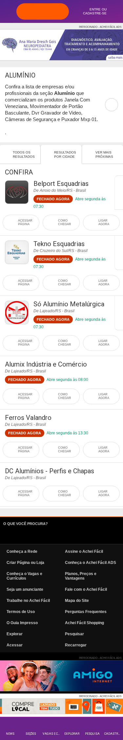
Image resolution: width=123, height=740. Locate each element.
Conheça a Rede (22, 551)
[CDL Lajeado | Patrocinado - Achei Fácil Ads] (61, 706)
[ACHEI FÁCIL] (42, 11)
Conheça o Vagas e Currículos (24, 576)
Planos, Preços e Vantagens (80, 576)
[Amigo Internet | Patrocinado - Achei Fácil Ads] (61, 676)
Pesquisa (92, 733)
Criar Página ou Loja (25, 562)
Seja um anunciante (25, 589)
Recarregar (76, 645)
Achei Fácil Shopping (84, 623)
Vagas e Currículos (52, 733)
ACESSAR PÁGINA (25, 222)
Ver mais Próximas (104, 154)
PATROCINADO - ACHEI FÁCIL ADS (100, 27)
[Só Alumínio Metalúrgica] (17, 312)
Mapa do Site (77, 600)
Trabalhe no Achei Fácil (28, 600)
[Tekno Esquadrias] (17, 252)
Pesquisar (74, 634)
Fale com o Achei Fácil (86, 589)
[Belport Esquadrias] (17, 192)
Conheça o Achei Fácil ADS (90, 562)
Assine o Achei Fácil (84, 551)
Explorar (71, 733)
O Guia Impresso (22, 623)
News (10, 733)
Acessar (15, 645)
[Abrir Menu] (8, 11)
